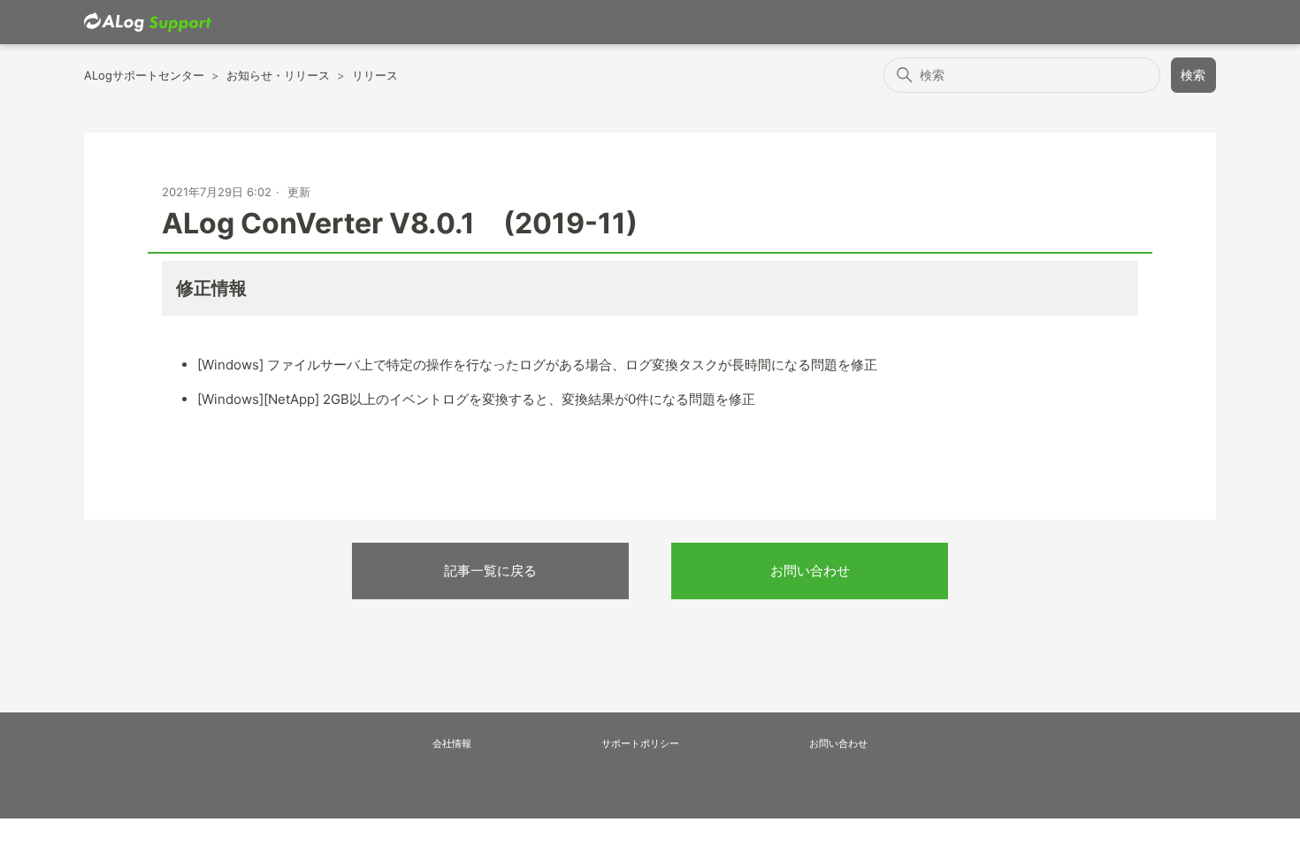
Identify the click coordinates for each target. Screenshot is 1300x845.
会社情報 (451, 743)
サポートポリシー (640, 743)
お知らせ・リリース (278, 75)
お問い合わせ (810, 570)
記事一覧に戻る (490, 570)
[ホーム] (147, 22)
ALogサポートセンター (144, 75)
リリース (375, 75)
